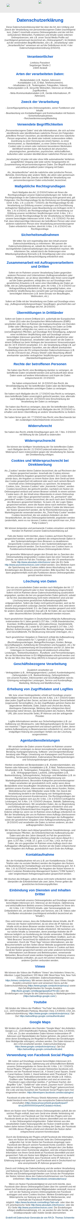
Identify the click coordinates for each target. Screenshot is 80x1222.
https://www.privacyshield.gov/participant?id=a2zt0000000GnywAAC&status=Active (43, 1104)
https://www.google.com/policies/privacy (48, 985)
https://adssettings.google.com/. (40, 996)
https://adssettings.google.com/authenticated (42, 1016)
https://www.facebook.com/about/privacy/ (46, 1179)
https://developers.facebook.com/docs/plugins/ (50, 1092)
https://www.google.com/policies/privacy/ (49, 1013)
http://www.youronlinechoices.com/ (22, 565)
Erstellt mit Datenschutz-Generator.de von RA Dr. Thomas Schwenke (40, 1217)
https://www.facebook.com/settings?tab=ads (37, 1202)
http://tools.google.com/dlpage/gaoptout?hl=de (35, 991)
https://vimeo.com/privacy (18, 980)
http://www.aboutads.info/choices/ (33, 562)
